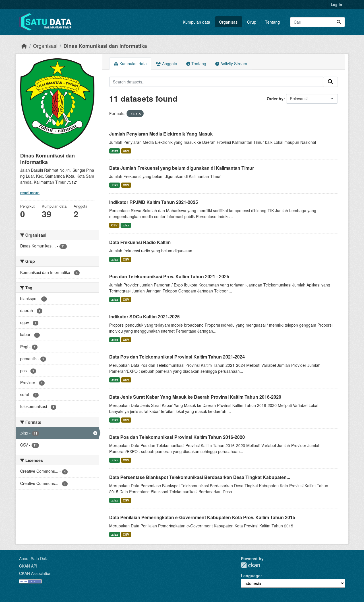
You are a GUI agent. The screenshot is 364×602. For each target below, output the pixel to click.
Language (250, 575)
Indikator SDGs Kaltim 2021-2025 (144, 316)
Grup (251, 22)
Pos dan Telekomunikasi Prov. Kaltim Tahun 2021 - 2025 (169, 276)
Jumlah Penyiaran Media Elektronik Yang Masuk (161, 133)
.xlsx (114, 151)
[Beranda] (24, 45)
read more (30, 192)
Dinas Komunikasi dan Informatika (105, 45)
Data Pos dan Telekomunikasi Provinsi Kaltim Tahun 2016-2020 (177, 437)
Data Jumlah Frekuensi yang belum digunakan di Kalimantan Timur (181, 168)
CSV (126, 151)
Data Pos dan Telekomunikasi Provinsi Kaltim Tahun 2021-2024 (177, 356)
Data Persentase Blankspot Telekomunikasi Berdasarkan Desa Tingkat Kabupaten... (199, 477)
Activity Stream (233, 63)
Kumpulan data (196, 22)
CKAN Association (35, 573)
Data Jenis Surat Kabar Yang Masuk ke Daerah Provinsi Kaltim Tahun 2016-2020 (195, 397)
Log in (336, 4)
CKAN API (28, 566)
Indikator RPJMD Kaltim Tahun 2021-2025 (153, 202)
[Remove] (139, 113)
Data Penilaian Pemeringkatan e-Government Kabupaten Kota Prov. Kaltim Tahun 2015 (202, 517)
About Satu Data (34, 558)
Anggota (169, 63)
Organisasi (228, 22)
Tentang (272, 22)
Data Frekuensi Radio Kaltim (140, 242)
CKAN (250, 565)
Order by (275, 98)
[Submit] (338, 22)
